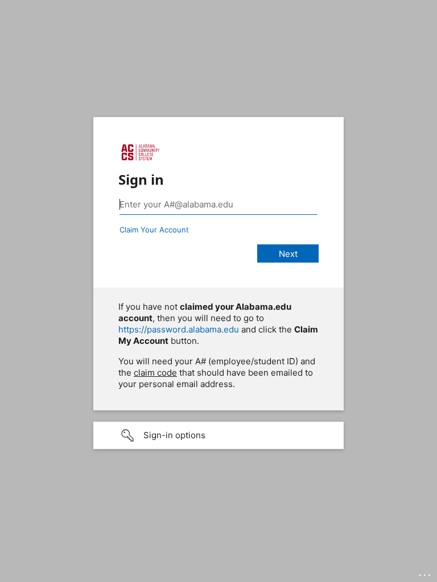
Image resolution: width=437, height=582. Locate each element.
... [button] (425, 572)
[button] (218, 435)
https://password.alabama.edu (178, 329)
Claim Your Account (154, 229)
